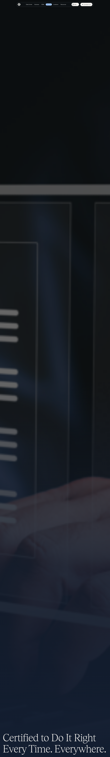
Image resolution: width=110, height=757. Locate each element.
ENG (75, 4)
